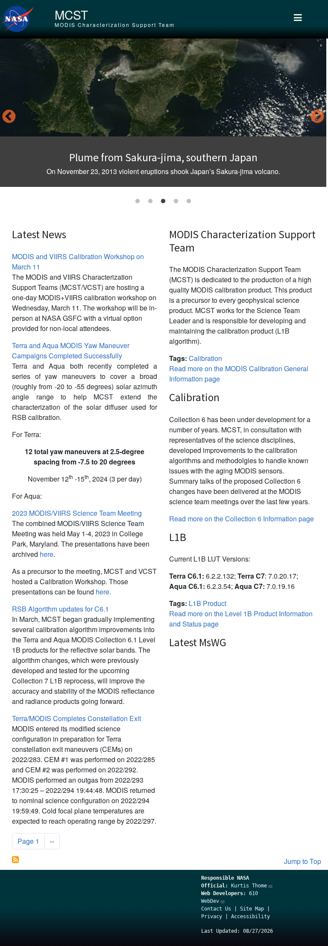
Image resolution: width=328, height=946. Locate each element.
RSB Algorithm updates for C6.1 (60, 609)
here (46, 554)
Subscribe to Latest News (15, 859)
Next (317, 117)
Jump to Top (302, 861)
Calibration (205, 358)
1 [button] (137, 201)
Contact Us (216, 909)
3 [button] (163, 201)
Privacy (211, 916)
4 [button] (176, 201)
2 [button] (150, 201)
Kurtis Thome (249, 886)
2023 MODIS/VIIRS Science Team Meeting (77, 513)
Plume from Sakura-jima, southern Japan (163, 157)
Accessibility (250, 916)
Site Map (252, 909)
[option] (163, 112)
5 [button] (188, 201)
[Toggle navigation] (297, 19)
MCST (71, 14)
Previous (9, 117)
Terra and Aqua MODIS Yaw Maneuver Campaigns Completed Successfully (70, 350)
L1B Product (207, 603)
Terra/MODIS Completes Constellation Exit (76, 718)
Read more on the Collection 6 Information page (241, 518)
